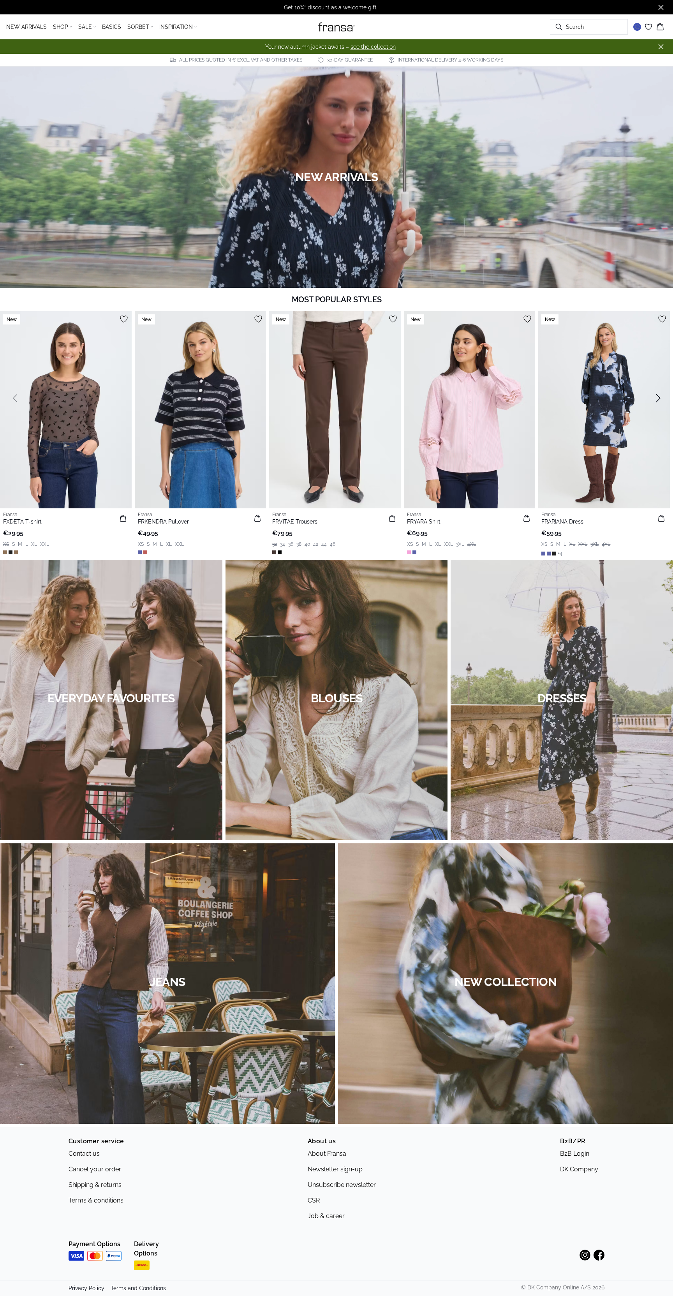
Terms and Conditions (138, 1288)
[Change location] (637, 27)
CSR (314, 1200)
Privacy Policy (86, 1288)
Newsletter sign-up (335, 1169)
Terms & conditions (96, 1200)
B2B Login (574, 1153)
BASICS (111, 27)
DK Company (579, 1169)
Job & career (326, 1216)
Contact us (84, 1153)
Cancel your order (95, 1169)
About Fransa (327, 1153)
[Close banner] (661, 7)
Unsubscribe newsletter (342, 1184)
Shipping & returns (95, 1184)
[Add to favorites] (124, 319)
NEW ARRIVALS (26, 27)
